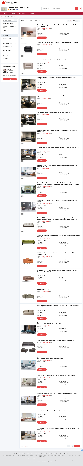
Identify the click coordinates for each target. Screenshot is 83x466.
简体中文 (14, 455)
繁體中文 (19, 455)
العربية (59, 455)
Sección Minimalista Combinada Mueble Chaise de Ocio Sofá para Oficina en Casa (58, 60)
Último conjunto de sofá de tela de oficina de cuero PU (51, 358)
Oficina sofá (5, 35)
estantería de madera (7, 41)
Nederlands (63, 455)
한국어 (55, 455)
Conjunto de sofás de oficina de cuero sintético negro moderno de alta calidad (57, 42)
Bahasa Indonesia (42, 456)
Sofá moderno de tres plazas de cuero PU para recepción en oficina (54, 112)
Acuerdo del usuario (30, 453)
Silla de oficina (6, 30)
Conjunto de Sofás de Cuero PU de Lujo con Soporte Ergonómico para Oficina (57, 393)
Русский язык (50, 455)
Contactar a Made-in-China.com (49, 453)
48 (30, 446)
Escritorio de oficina (7, 33)
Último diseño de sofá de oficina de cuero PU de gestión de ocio (53, 410)
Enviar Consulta (42, 37)
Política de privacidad (38, 453)
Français (27, 455)
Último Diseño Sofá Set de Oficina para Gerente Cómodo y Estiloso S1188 (56, 375)
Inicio (4, 13)
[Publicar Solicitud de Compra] (80, 8)
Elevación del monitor (7, 46)
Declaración (23, 453)
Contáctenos (31, 13)
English (10, 455)
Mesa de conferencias (7, 43)
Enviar (9, 79)
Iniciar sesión (71, 2)
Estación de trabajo (7, 38)
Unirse (75, 2)
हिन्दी (67, 455)
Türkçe (75, 455)
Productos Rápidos (59, 453)
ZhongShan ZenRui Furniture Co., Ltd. (18, 7)
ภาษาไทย (71, 455)
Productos (13, 13)
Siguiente (76, 446)
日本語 (23, 455)
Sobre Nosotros (22, 13)
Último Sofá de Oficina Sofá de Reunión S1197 (49, 323)
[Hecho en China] (9, 2)
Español (31, 455)
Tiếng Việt (79, 455)
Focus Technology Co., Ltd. (39, 458)
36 (27, 446)
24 (25, 446)
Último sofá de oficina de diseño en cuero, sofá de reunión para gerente (55, 340)
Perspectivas (66, 453)
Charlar (10, 72)
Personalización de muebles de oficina (9, 27)
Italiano (45, 455)
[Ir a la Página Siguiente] (79, 21)
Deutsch (36, 455)
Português (40, 455)
